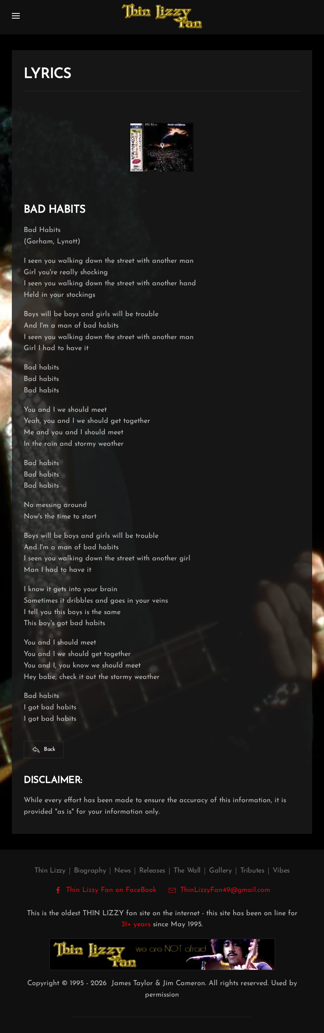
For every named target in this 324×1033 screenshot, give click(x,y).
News (122, 871)
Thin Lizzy (49, 871)
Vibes (281, 871)
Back (49, 749)
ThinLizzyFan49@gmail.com (225, 890)
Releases (152, 871)
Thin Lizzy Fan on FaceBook (111, 890)
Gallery (220, 871)
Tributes (252, 871)
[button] (16, 16)
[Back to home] (162, 16)
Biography (90, 871)
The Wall (187, 871)
